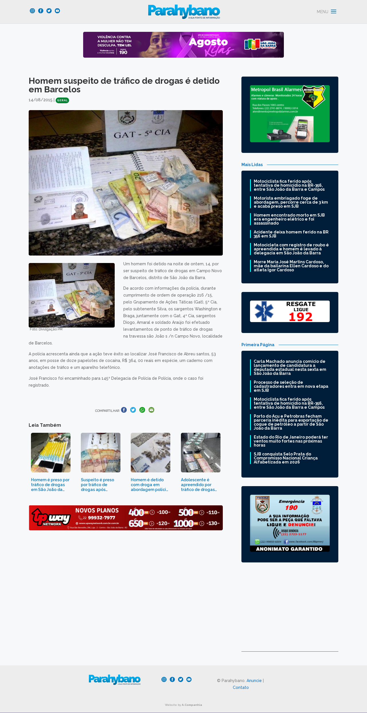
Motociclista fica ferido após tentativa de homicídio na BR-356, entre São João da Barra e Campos (289, 185)
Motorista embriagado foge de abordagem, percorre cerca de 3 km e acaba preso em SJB (291, 202)
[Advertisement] (289, 611)
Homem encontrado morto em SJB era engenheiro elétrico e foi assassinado (289, 219)
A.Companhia (192, 704)
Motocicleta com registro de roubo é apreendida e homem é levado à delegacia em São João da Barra (291, 249)
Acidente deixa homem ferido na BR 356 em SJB (291, 234)
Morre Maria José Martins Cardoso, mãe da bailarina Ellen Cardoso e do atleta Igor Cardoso (291, 266)
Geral (62, 100)
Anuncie (254, 680)
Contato (241, 687)
